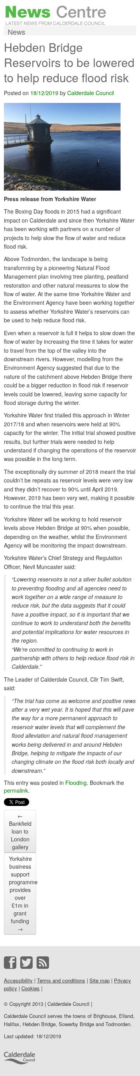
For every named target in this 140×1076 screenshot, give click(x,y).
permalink (16, 790)
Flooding (76, 782)
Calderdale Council (90, 93)
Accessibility (18, 980)
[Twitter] (26, 962)
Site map (99, 980)
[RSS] (43, 962)
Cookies (30, 988)
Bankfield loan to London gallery (20, 831)
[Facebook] (10, 962)
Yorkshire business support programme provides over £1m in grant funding (22, 894)
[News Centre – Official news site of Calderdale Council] (55, 14)
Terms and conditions (61, 980)
